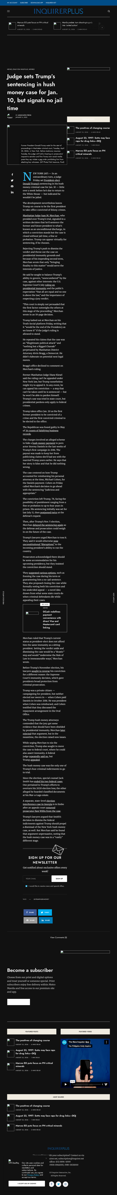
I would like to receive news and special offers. (46, 886)
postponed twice (48, 512)
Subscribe (24, 3)
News (9, 69)
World (32, 69)
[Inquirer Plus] (58, 11)
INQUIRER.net (51, 3)
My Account (12, 3)
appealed (35, 760)
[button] (18, 1002)
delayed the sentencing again (48, 525)
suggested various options (42, 572)
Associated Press (24, 115)
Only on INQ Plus (20, 69)
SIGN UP (59, 878)
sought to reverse (41, 671)
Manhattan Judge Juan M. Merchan (41, 215)
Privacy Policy (33, 1174)
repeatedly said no (38, 756)
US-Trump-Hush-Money (41, 899)
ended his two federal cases (48, 781)
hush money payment (43, 443)
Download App (37, 3)
